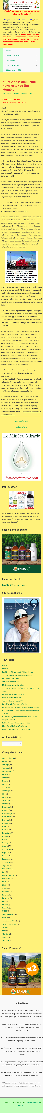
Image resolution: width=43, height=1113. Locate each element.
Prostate (5, 908)
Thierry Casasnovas (9, 924)
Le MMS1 (5, 665)
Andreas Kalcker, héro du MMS (13, 701)
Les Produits (6, 869)
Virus (4, 931)
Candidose (6, 787)
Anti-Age (5, 765)
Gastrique (5, 843)
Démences (6, 807)
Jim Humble (6, 862)
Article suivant (21, 427)
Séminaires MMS (8, 914)
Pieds (4, 901)
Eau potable (6, 833)
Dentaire (5, 810)
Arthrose (5, 768)
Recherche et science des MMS (13, 694)
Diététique (6, 823)
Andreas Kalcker (8, 758)
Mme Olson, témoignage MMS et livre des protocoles (21, 707)
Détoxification (7, 817)
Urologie (5, 927)
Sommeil (5, 918)
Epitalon (5, 836)
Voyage (5, 937)
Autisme (5, 778)
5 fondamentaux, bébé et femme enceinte (17, 675)
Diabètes (5, 820)
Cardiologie (6, 791)
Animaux (5, 761)
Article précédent (21, 421)
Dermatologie (7, 813)
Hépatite (5, 853)
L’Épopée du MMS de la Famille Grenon (16, 726)
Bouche (5, 781)
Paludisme (5, 891)
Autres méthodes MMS (10, 682)
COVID (5, 804)
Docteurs (8, 584)
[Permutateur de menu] (36, 55)
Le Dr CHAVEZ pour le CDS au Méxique (16, 729)
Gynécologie (6, 849)
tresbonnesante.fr (33, 1102)
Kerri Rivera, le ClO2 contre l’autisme (15, 704)
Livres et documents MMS (11, 697)
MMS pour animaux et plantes (13, 685)
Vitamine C (6, 934)
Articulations (6, 771)
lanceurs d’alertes (20, 585)
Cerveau (5, 797)
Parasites (5, 898)
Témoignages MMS (9, 921)
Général (29, 94)
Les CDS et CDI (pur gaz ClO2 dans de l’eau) (17, 672)
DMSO (4, 826)
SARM (4, 911)
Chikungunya (6, 800)
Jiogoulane (6, 866)
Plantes (5, 905)
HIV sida (5, 856)
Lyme (4, 872)
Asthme (5, 774)
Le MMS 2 (5, 669)
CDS (4, 794)
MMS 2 (4, 885)
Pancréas (5, 895)
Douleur (5, 830)
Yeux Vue (5, 940)
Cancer (4, 784)
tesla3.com (21, 1105)
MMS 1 (4, 882)
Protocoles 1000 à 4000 (10, 678)
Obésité (5, 888)
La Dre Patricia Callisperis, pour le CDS (16, 723)
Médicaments (7, 879)
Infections (6, 859)
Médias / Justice (8, 875)
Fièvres (23, 94)
